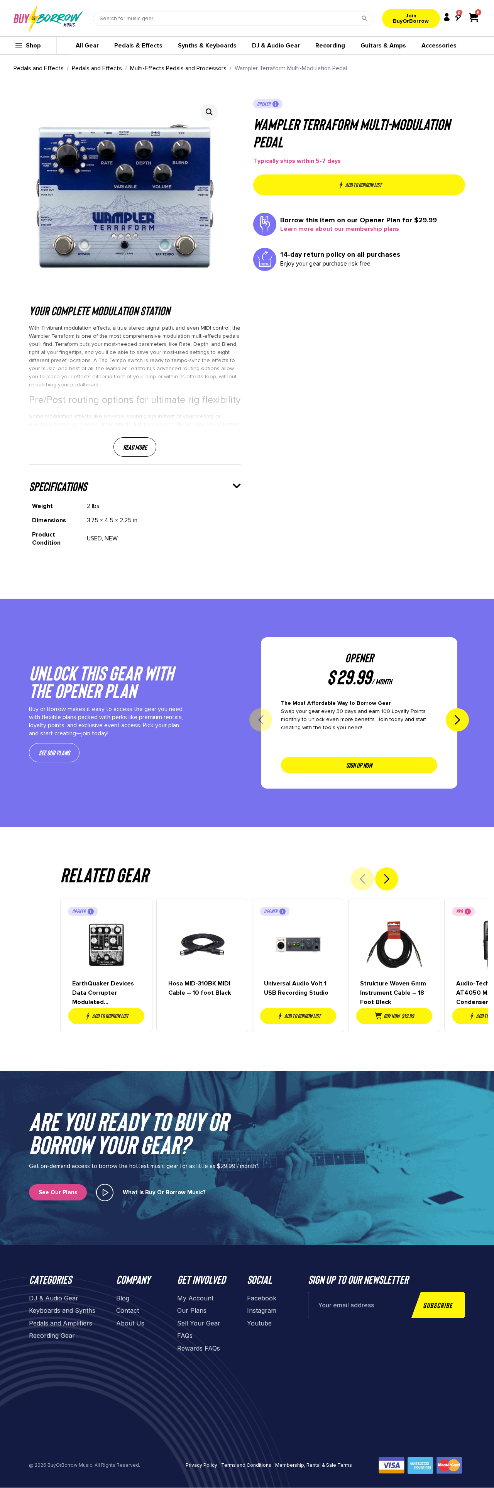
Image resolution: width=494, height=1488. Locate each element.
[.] (105, 1192)
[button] (209, 112)
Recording (330, 45)
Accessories (439, 45)
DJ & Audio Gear (276, 45)
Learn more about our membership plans (339, 229)
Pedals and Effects (39, 68)
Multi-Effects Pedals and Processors (178, 68)
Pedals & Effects (138, 45)
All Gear (87, 45)
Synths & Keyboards (207, 45)
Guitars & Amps (383, 45)
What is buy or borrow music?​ (164, 1192)
